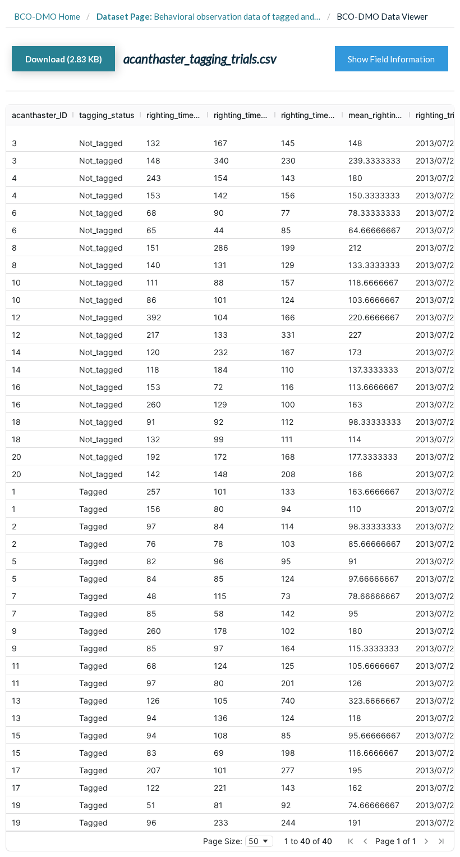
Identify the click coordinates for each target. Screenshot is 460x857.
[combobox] (259, 841)
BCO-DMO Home (47, 16)
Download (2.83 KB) (63, 59)
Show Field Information (391, 59)
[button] (350, 841)
